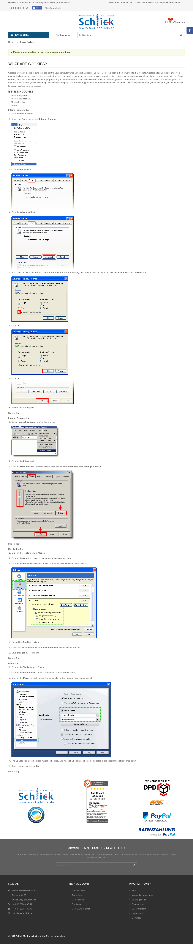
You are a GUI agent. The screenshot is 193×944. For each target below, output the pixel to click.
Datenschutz (138, 904)
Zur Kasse (76, 904)
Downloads (137, 918)
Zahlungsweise (139, 899)
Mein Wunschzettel (81, 909)
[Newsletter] (134, 865)
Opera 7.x (16, 105)
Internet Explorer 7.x (20, 95)
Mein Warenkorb (53, 8)
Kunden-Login (78, 890)
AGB (134, 890)
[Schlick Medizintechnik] (96, 21)
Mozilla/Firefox (18, 102)
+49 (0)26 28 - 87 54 (18, 8)
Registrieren (77, 895)
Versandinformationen (142, 895)
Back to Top (13, 413)
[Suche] (181, 35)
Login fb (37, 7)
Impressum (137, 913)
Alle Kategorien (63, 35)
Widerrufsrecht (139, 909)
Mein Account (78, 899)
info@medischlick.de (22, 913)
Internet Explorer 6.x (20, 98)
